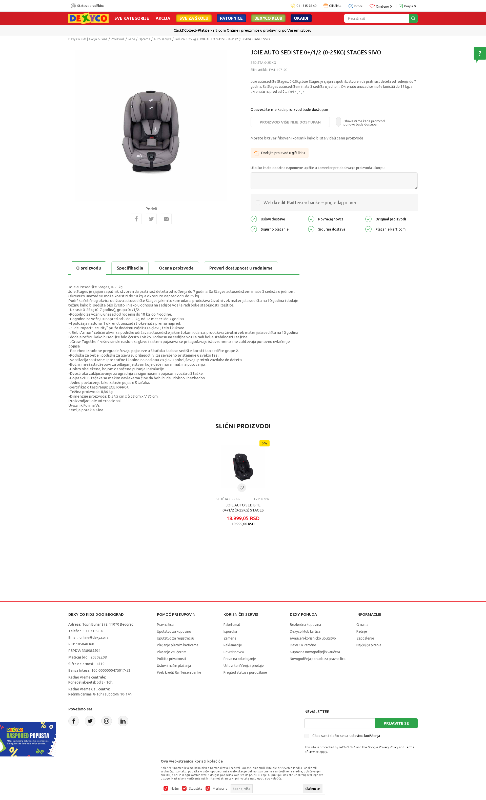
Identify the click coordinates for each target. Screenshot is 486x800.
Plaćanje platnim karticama (177, 645)
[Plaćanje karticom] (368, 229)
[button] (241, 487)
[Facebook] (136, 219)
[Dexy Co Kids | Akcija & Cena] (88, 18)
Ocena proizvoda (176, 267)
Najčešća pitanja (368, 645)
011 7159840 (94, 631)
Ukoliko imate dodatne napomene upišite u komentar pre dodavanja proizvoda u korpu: (318, 168)
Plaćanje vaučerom (171, 652)
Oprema (144, 39)
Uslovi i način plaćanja (174, 666)
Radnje (361, 631)
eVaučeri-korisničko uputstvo (313, 638)
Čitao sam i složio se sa (346, 735)
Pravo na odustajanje (240, 659)
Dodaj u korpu (245, 548)
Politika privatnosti (171, 659)
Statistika (195, 788)
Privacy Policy (388, 747)
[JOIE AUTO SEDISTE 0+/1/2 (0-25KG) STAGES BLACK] (243, 466)
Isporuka (230, 631)
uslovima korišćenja (365, 736)
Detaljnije (296, 92)
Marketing (220, 788)
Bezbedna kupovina (305, 625)
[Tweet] (151, 219)
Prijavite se (396, 723)
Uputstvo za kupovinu (174, 631)
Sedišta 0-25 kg (185, 39)
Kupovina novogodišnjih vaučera (315, 652)
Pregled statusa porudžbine (245, 672)
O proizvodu (88, 267)
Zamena (230, 638)
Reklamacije (233, 645)
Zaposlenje (365, 638)
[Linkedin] (123, 721)
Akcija (163, 18)
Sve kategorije (131, 18)
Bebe (131, 39)
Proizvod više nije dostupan (290, 122)
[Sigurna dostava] (311, 229)
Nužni (175, 788)
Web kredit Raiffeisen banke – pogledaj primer (310, 202)
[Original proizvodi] (368, 219)
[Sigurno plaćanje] (254, 229)
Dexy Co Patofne (303, 645)
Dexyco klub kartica (305, 631)
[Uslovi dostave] (254, 219)
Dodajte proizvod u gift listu (283, 153)
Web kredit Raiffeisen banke (179, 672)
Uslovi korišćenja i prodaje (244, 666)
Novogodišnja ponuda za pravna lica (318, 659)
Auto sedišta (162, 39)
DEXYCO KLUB (268, 18)
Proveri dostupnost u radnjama (241, 267)
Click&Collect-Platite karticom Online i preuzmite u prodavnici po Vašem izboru (242, 30)
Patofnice (231, 18)
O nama (362, 625)
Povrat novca (234, 652)
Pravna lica (165, 625)
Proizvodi (118, 39)
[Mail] (166, 219)
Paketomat (232, 625)
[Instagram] (107, 721)
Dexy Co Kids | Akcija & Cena (88, 39)
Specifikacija (130, 267)
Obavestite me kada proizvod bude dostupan (289, 109)
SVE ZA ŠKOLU (193, 18)
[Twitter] (90, 721)
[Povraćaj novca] (311, 219)
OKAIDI (301, 18)
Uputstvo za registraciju (175, 638)
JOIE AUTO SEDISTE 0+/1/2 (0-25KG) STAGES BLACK (243, 510)
